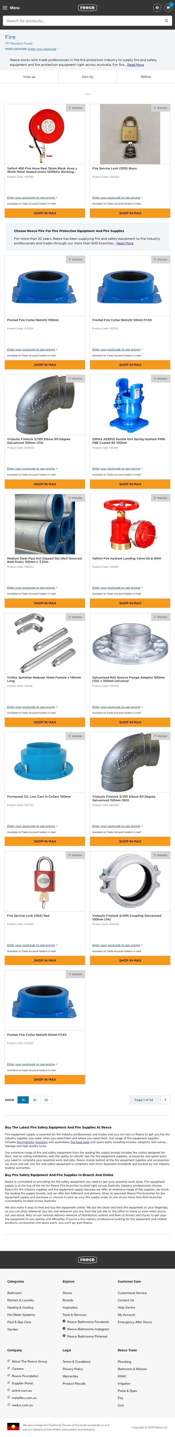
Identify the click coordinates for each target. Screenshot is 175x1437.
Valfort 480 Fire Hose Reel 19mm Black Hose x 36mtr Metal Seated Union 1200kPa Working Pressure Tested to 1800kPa (42, 170)
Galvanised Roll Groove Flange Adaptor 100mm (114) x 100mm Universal (128, 679)
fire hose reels (80, 1142)
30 (34, 1100)
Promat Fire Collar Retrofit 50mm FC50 (122, 320)
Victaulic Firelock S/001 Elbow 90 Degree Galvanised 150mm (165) (123, 798)
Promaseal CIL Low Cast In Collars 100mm (39, 796)
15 (23, 1100)
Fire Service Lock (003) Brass (114, 168)
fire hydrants (25, 1142)
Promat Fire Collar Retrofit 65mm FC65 (37, 1034)
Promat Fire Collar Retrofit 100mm (33, 320)
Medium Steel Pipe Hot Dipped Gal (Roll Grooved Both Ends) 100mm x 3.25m (44, 560)
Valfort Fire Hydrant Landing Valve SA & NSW (126, 558)
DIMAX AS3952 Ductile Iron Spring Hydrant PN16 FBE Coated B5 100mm (128, 440)
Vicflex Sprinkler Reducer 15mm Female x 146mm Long (44, 679)
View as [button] (29, 77)
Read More (135, 64)
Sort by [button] (87, 77)
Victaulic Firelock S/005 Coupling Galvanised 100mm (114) (126, 917)
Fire (87, 94)
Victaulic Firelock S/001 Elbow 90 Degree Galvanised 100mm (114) (38, 440)
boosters (42, 1142)
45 (46, 1100)
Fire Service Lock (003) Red (28, 915)
